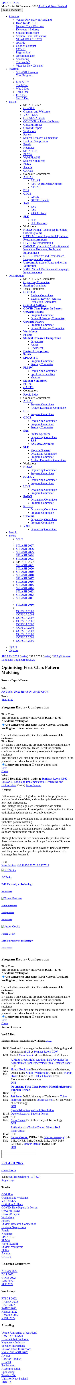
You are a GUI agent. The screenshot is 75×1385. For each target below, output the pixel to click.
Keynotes (28, 147)
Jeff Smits (6, 691)
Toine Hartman (22, 691)
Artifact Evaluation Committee (48, 407)
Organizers (37, 341)
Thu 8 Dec (22, 91)
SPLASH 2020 (25, 568)
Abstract (6, 789)
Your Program (24, 75)
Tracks (12, 101)
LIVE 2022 (8, 1305)
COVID (20, 49)
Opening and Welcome (36, 111)
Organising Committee (44, 453)
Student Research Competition (40, 137)
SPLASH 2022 (10, 656)
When (4, 775)
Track (4, 696)
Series (19, 539)
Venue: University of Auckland (34, 19)
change (49, 1041)
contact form (8, 1170)
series (24, 656)
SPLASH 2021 (25, 565)
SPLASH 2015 (25, 584)
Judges (34, 344)
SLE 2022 (7, 699)
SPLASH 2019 (25, 571)
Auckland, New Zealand (52, 6)
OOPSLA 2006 (25, 621)
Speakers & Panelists (43, 374)
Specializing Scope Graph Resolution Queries (32, 1112)
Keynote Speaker (40, 450)
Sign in (13, 646)
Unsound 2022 (10, 1314)
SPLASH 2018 (25, 575)
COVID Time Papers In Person (41, 121)
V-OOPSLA (30, 114)
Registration (23, 52)
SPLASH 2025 (25, 552)
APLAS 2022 (9, 1271)
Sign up (13, 650)
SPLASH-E (30, 150)
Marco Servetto (33, 785)
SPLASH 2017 (25, 578)
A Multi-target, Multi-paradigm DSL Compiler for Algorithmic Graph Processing (41, 1061)
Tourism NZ (23, 62)
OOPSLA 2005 (25, 624)
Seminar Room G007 (54, 778)
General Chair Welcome (30, 26)
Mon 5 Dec (22, 82)
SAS (33, 206)
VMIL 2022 (8, 1318)
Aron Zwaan (18, 1120)
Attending (14, 16)
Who (4, 688)
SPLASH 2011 (24, 598)
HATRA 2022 (9, 1301)
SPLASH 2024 (25, 555)
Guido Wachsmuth (37, 1072)
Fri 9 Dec (21, 95)
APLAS (35, 180)
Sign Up (6, 1381)
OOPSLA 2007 (25, 617)
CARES (28, 170)
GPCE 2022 (8, 1277)
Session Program (11, 1027)
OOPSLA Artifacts (34, 118)
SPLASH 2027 (25, 545)
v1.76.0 (35, 1176)
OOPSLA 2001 (25, 637)
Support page (8, 1180)
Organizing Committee (36, 282)
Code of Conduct (26, 45)
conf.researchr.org (18, 1176)
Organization (16, 275)
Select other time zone (31, 728)
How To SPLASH (27, 22)
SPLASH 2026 (25, 548)
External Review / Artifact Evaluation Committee (46, 300)
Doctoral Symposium (35, 141)
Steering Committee (34, 285)
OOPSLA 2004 (25, 627)
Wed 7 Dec (22, 88)
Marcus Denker (32, 1143)
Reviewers (37, 347)
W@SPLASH (31, 157)
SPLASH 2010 (25, 604)
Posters (27, 134)
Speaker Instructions (27, 32)
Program (14, 68)
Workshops (29, 131)
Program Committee (42, 315)
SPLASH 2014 (25, 588)
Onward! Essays (32, 124)
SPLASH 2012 (25, 594)
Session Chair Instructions (31, 36)
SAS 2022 (7, 1281)
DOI (4, 862)
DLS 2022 (7, 1274)
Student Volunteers (34, 160)
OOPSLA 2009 (25, 611)
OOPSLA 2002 (25, 634)
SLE (28, 1051)
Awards (20, 42)
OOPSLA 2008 (25, 614)
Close (4, 771)
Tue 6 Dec (22, 85)
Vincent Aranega (54, 1137)
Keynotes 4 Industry (27, 29)
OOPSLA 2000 (25, 640)
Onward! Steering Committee (47, 318)
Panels (27, 144)
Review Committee (42, 295)
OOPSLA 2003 (25, 630)
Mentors (35, 377)
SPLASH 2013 (25, 591)
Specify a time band (46, 764)
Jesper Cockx (40, 691)
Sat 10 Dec (22, 98)
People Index (30, 394)
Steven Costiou (19, 1137)
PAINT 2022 (9, 1308)
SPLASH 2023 (25, 558)
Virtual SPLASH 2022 (29, 39)
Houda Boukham (21, 1069)
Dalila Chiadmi (43, 1076)
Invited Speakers (40, 433)
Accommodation (25, 55)
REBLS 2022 (9, 1311)
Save (4, 768)
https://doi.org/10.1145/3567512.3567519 (25, 865)
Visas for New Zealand (29, 65)
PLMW (27, 154)
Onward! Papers (32, 127)
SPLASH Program (27, 72)
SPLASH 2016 (25, 581)
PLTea (27, 164)
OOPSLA (29, 108)
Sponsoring (22, 59)
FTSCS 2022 (9, 1298)
